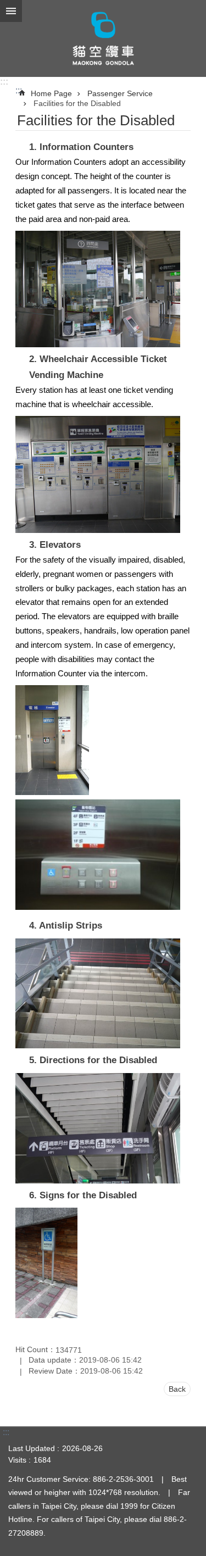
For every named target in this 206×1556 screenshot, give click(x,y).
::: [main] (18, 90)
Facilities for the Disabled (77, 103)
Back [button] (177, 1389)
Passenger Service (120, 93)
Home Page (51, 93)
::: (4, 81)
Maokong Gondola (103, 38)
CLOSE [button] (11, 11)
